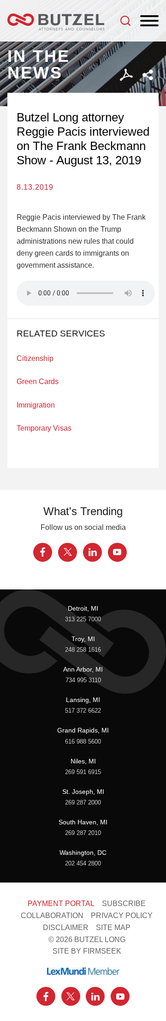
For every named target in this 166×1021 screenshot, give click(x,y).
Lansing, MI (83, 699)
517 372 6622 (83, 711)
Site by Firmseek (87, 951)
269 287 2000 (83, 802)
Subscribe (124, 903)
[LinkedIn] (92, 552)
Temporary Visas (44, 428)
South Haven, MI (83, 822)
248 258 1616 (83, 650)
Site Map (113, 927)
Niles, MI (83, 761)
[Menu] (149, 21)
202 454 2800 (83, 863)
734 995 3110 (83, 680)
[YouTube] (117, 552)
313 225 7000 (83, 619)
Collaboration (52, 915)
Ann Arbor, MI (83, 669)
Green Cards (38, 381)
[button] (148, 75)
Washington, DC (83, 852)
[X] (67, 552)
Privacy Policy (122, 915)
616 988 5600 (83, 742)
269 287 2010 (83, 833)
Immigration (36, 405)
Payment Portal (61, 903)
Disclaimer (66, 927)
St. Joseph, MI (83, 791)
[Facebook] (42, 552)
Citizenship (35, 358)
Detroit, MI (83, 608)
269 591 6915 (83, 772)
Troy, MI (83, 639)
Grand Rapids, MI (83, 730)
